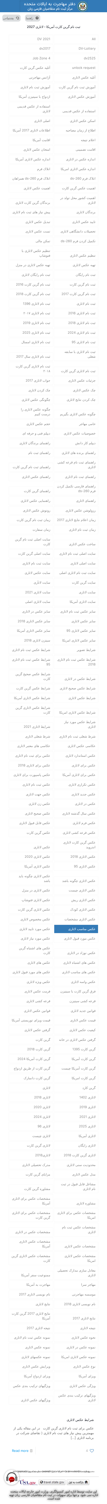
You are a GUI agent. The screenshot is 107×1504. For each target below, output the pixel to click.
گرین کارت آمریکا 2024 (33, 1059)
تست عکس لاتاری (37, 231)
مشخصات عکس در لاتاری (32, 1232)
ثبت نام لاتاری (86, 304)
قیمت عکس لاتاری (83, 1020)
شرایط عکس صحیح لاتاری (78, 688)
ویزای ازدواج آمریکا (37, 1376)
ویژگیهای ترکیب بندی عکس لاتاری (77, 1397)
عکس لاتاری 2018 (83, 857)
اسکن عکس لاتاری (83, 121)
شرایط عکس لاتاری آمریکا (32, 698)
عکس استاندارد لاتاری (80, 755)
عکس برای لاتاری (84, 765)
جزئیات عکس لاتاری (82, 380)
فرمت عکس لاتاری (37, 991)
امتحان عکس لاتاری (36, 149)
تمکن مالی (43, 241)
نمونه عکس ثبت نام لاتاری (32, 1337)
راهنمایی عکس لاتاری (35, 501)
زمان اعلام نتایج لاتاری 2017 (76, 520)
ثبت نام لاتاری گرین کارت (78, 371)
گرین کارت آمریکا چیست (78, 1068)
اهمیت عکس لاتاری (37, 188)
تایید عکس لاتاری (84, 222)
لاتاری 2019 (87, 1107)
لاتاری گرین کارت (38, 1145)
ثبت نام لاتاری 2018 (82, 323)
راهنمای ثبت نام (39, 453)
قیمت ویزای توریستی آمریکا (31, 1020)
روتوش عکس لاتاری (36, 510)
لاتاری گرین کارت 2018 (80, 1155)
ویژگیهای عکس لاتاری (35, 1400)
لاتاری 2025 (87, 1126)
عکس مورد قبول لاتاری (80, 938)
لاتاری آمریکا (87, 1136)
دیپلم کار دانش (85, 443)
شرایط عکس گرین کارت (33, 688)
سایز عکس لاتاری (83, 621)
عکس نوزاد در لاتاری (81, 953)
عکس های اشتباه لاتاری (79, 963)
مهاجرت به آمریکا (38, 1285)
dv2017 (44, 48)
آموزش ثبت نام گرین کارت (77, 87)
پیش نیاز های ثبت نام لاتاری (31, 212)
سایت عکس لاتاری (37, 573)
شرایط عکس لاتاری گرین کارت (32, 710)
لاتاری (46, 1088)
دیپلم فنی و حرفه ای (36, 433)
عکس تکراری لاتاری (82, 784)
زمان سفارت (41, 530)
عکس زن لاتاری (39, 804)
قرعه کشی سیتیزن (82, 1001)
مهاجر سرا (88, 1285)
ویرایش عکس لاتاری (36, 1366)
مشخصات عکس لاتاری (80, 1246)
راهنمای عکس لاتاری (36, 477)
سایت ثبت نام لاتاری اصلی (77, 573)
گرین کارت (43, 1040)
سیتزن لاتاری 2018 (37, 640)
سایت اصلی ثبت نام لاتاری (77, 553)
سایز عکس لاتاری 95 (81, 631)
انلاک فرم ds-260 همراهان (31, 178)
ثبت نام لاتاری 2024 (82, 332)
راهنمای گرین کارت (37, 491)
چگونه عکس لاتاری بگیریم (78, 414)
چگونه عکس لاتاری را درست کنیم (35, 411)
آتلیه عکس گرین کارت (35, 68)
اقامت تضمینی (86, 149)
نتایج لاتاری (43, 1304)
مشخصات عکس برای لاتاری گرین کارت (31, 1215)
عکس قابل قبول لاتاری (34, 823)
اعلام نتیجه (88, 140)
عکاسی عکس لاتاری (82, 746)
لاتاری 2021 (87, 1117)
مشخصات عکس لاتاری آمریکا (34, 1243)
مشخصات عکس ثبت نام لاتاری (79, 1229)
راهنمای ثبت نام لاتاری (80, 477)
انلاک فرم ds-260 (83, 178)
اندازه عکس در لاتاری (81, 159)
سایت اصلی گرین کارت (34, 553)
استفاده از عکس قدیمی (79, 111)
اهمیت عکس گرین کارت (79, 188)
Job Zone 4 (41, 58)
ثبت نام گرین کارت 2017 (78, 294)
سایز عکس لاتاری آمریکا (33, 631)
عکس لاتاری (42, 847)
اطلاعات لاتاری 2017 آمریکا (31, 130)
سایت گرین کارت (84, 582)
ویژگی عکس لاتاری (82, 1386)
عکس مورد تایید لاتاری (34, 929)
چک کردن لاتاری (39, 390)
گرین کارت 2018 (38, 1049)
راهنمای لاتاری (86, 501)
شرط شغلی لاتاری (37, 736)
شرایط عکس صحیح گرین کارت (32, 676)
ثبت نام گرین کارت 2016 (33, 284)
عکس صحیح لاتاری (37, 813)
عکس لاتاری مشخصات (80, 919)
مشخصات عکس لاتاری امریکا (80, 1258)
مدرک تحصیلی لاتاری (36, 1165)
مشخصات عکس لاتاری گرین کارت (30, 1258)
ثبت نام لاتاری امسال (35, 342)
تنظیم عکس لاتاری (83, 255)
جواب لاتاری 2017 (38, 380)
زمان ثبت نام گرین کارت (33, 520)
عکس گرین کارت (38, 833)
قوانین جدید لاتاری (83, 1011)
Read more (20, 1451)
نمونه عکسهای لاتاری (35, 1357)
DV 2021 (43, 39)
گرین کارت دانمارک (37, 1078)
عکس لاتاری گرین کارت (34, 909)
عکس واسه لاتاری (83, 982)
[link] (53, 6)
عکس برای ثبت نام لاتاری (32, 755)
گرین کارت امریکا (84, 1078)
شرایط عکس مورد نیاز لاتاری (80, 724)
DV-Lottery (87, 48)
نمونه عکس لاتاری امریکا (78, 1357)
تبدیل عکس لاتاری (37, 222)
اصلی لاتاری (42, 121)
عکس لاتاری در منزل (36, 890)
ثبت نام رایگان (86, 275)
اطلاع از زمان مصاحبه (81, 130)
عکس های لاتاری (38, 963)
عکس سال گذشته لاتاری (79, 813)
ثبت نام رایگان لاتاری (36, 275)
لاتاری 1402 (87, 1097)
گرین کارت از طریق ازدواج (32, 1068)
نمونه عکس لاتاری (37, 1347)
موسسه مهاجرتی (84, 1294)
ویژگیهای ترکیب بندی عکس (31, 1386)
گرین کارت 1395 (84, 1049)
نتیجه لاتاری (88, 1328)
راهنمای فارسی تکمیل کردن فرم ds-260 (76, 488)
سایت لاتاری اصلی (37, 602)
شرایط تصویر (86, 650)
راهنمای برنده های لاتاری (79, 453)
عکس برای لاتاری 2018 (34, 765)
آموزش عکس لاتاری (82, 97)
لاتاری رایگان (87, 1145)
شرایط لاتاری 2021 (37, 727)
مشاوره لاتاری (86, 1203)
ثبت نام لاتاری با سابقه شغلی (80, 354)
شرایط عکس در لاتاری (80, 679)
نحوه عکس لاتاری (83, 1337)
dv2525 (90, 58)
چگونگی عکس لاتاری (36, 400)
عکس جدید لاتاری (83, 794)
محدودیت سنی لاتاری (81, 1165)
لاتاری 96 (44, 1126)
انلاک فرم (43, 169)
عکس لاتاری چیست (82, 890)
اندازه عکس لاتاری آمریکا (32, 159)
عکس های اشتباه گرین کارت (34, 950)
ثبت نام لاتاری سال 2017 (33, 356)
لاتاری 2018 (42, 1097)
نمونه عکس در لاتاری (81, 1347)
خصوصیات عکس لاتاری (80, 433)
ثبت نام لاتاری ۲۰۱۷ (36, 313)
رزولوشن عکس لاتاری (80, 510)
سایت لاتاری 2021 (37, 592)
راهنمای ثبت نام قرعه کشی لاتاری (76, 464)
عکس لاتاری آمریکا (37, 866)
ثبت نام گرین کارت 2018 (33, 294)
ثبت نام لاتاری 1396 (36, 304)
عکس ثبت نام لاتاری (36, 784)
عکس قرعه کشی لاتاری (79, 833)
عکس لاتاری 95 (85, 866)
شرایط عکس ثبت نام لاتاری (31, 650)
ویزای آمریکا (87, 1376)
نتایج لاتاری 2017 (84, 1318)
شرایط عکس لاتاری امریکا (77, 712)
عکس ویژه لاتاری (38, 982)
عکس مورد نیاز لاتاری (35, 938)
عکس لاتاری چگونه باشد (79, 881)
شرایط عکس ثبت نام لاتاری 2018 (76, 661)
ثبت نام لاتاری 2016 (82, 313)
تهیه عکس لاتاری (84, 265)
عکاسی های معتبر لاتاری (33, 746)
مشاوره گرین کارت (37, 1189)
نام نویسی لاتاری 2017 (34, 1294)
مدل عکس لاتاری (84, 1174)
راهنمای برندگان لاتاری (34, 443)
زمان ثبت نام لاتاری (82, 530)
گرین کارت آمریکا (84, 1059)
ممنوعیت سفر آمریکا (35, 1275)
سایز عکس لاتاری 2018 (34, 621)
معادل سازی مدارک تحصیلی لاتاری (76, 1272)
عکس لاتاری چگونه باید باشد (34, 878)
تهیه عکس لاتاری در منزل (33, 265)
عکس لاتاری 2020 (37, 857)
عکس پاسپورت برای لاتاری (31, 775)
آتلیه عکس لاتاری (84, 77)
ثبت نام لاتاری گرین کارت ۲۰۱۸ (33, 368)
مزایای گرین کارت (38, 1174)
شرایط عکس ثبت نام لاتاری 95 (31, 661)
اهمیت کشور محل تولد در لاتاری (78, 200)
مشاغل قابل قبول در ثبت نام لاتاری (78, 1186)
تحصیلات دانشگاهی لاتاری (78, 231)
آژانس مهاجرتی (39, 77)
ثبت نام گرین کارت (83, 284)
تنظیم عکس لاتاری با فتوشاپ (36, 253)
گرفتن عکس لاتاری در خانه (77, 1040)
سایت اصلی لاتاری (83, 563)
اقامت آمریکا (41, 140)
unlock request (84, 68)
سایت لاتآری (42, 582)
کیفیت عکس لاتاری (82, 1030)
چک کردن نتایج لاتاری (81, 400)
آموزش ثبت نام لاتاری (35, 87)
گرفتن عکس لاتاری (37, 1030)
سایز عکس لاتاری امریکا (79, 640)
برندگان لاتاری (86, 212)
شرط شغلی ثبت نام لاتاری (77, 736)
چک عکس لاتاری (84, 390)
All (94, 39)
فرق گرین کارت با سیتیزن (78, 991)
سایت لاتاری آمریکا (83, 602)
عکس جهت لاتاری (38, 794)
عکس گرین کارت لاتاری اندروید (79, 844)
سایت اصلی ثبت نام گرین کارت (32, 541)
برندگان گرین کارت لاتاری (32, 203)
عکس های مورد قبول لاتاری (31, 972)
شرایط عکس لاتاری (82, 698)
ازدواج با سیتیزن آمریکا (34, 97)
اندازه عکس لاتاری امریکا (78, 169)
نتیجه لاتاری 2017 (38, 1328)
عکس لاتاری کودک (83, 909)
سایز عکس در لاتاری (36, 611)
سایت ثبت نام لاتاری (36, 563)
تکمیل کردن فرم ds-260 (78, 241)
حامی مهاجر (87, 424)
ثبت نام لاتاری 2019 (36, 323)
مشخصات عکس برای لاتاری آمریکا (31, 1200)
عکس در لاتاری (85, 804)
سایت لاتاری (87, 592)
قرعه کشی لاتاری (38, 1001)
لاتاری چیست (41, 1136)
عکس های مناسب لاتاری (79, 972)
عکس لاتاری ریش (83, 900)
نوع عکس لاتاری (84, 1366)
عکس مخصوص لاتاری (35, 919)
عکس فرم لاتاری (84, 823)
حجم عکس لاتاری (38, 424)
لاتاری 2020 (42, 1107)
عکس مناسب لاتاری (82, 929)
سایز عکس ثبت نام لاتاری (78, 611)
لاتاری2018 (42, 1155)
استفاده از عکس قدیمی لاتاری (33, 108)
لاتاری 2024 (42, 1117)
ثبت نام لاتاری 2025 (36, 332)
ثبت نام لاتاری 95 (84, 342)
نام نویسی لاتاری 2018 (80, 1304)
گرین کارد (89, 1088)
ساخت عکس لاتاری (82, 544)
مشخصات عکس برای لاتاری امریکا (76, 1215)
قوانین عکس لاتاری (37, 1011)
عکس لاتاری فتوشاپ (36, 900)
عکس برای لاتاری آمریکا (79, 775)
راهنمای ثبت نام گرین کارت (31, 467)
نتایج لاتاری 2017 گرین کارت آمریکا (31, 1315)
